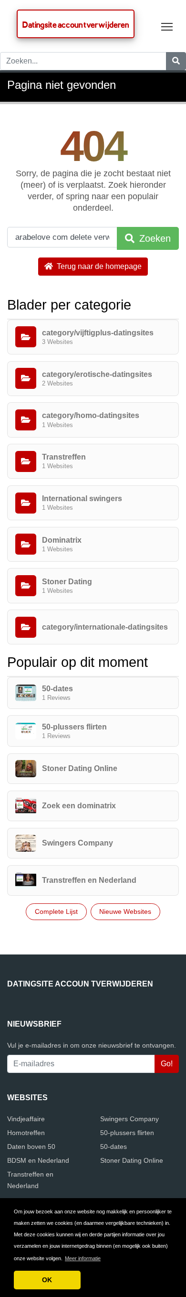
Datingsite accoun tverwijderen (75, 25)
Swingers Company (129, 1119)
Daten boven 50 (31, 1146)
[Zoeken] (176, 61)
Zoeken (153, 238)
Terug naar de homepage (98, 266)
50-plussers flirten (127, 1132)
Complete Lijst (56, 911)
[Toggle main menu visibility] (167, 26)
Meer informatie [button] (83, 1258)
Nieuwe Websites (125, 911)
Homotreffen (26, 1132)
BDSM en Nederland (38, 1160)
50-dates (113, 1146)
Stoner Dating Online (131, 1160)
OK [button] (47, 1280)
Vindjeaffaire (26, 1119)
